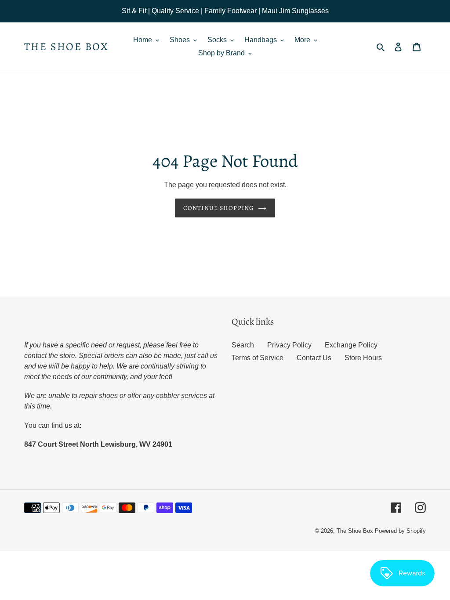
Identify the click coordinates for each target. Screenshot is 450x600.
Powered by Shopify (400, 531)
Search (243, 345)
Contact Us (314, 357)
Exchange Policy (351, 345)
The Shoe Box (66, 46)
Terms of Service (257, 357)
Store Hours (363, 357)
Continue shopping (218, 208)
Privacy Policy (289, 345)
